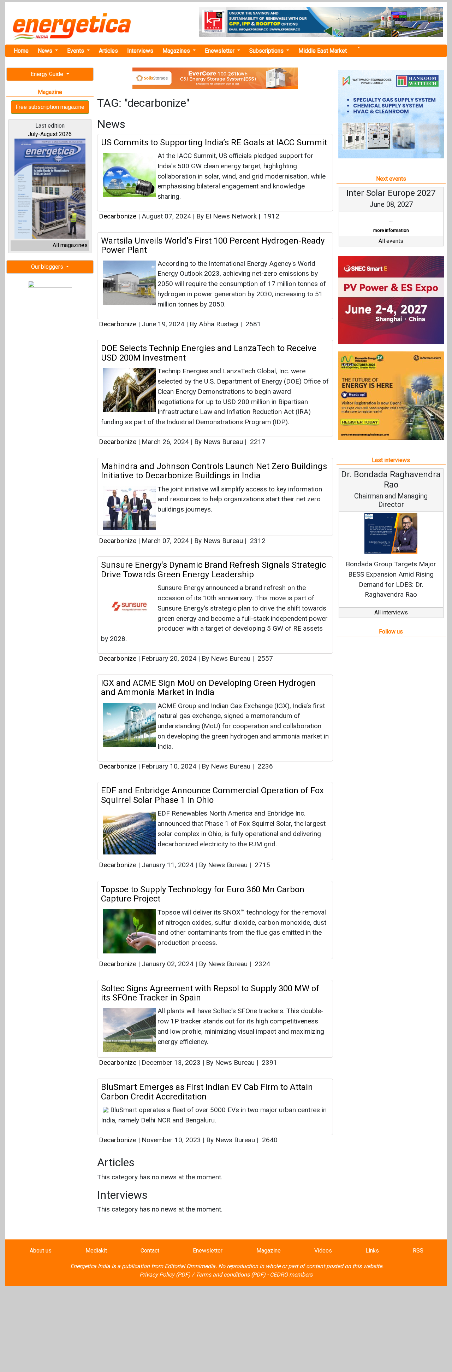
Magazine (268, 1250)
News (46, 50)
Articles (108, 50)
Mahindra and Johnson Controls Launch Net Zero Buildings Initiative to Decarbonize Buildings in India (214, 470)
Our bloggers (48, 266)
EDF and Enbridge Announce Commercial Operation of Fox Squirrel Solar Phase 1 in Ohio (212, 795)
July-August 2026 (50, 134)
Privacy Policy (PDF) (164, 1274)
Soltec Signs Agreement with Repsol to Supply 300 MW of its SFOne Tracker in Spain (210, 993)
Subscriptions (267, 50)
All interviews (391, 612)
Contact (150, 1250)
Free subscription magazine (50, 107)
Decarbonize (117, 216)
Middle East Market (322, 50)
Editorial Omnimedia (190, 1266)
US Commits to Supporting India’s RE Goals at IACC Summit (214, 142)
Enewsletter (220, 50)
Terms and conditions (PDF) (231, 1274)
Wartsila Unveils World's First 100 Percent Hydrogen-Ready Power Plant (213, 245)
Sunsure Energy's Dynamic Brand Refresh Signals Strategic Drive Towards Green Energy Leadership (213, 569)
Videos (323, 1250)
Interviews (140, 50)
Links (372, 1250)
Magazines (176, 50)
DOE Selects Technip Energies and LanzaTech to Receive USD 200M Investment (208, 352)
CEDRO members (291, 1274)
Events (76, 50)
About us (41, 1250)
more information (391, 230)
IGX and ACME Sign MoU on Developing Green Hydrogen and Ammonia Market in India (208, 687)
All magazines (70, 245)
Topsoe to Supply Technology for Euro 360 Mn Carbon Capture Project (202, 894)
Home (21, 50)
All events (391, 241)
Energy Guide (48, 74)
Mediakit (96, 1250)
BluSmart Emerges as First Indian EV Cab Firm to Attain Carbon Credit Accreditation (207, 1091)
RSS (418, 1250)
